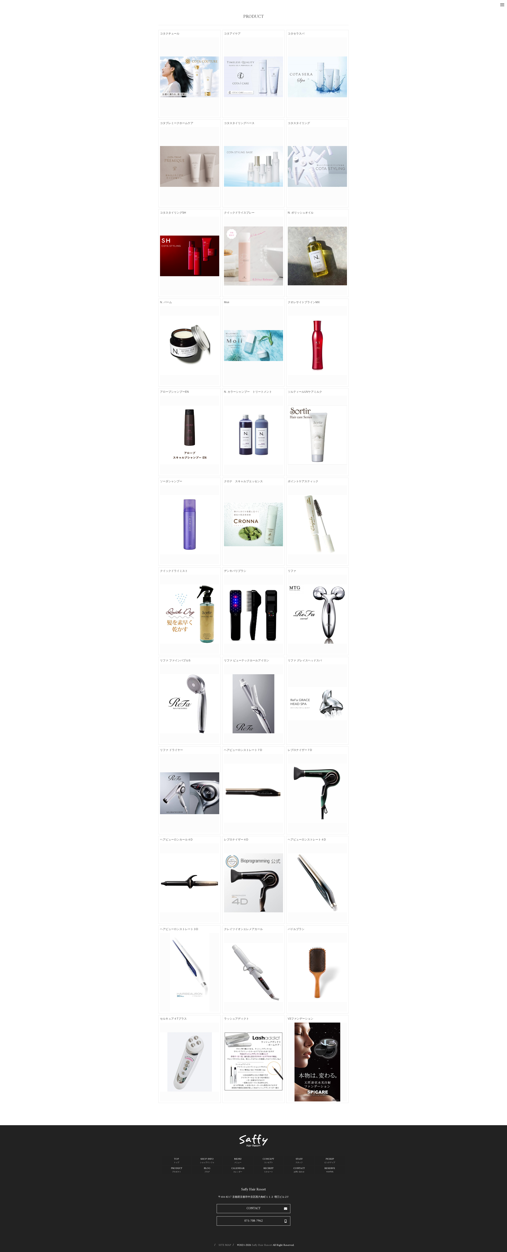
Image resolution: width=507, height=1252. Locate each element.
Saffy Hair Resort (262, 1245)
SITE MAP (225, 1245)
